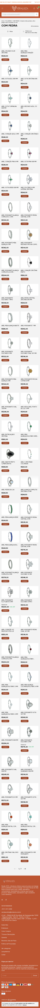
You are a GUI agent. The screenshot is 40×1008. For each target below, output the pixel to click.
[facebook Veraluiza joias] (6, 900)
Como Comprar (6, 931)
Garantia (4, 937)
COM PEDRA (16, 21)
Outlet (3, 955)
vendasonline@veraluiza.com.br (11, 912)
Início (2, 21)
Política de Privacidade (8, 944)
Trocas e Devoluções (8, 934)
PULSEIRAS (8, 21)
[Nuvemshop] (8, 1001)
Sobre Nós (4, 925)
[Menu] (2, 8)
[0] (38, 8)
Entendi (25, 1005)
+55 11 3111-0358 (6, 909)
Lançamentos (5, 951)
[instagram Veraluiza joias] (2, 900)
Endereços (4, 928)
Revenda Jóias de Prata (8, 941)
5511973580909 (6, 906)
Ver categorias (6, 948)
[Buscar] (37, 14)
